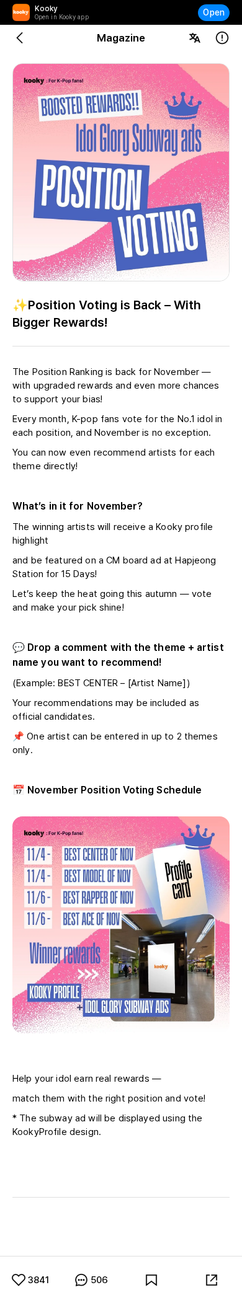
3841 (39, 1280)
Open (214, 12)
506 (99, 1280)
